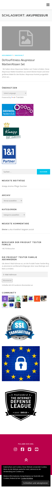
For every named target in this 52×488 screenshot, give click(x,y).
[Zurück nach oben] (26, 460)
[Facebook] (22, 449)
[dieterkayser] (18, 305)
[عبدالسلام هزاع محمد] (37, 298)
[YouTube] (36, 449)
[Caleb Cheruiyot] (31, 298)
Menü (48, 5)
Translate (20, 97)
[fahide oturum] (5, 305)
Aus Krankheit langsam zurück (22, 229)
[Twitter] (29, 449)
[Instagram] (15, 449)
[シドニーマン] (11, 298)
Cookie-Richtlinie (27, 478)
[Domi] (18, 298)
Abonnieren (7, 280)
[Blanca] (44, 298)
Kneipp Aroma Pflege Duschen (14, 186)
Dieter (5, 229)
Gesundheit (7, 55)
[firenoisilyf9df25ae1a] (11, 305)
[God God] (5, 298)
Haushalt (19, 55)
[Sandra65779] (24, 298)
